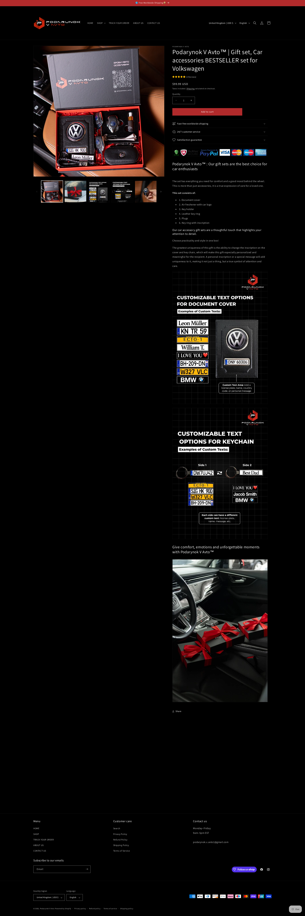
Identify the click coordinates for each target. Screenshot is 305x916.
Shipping (190, 88)
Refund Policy (120, 839)
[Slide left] (36, 191)
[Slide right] (160, 191)
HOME (36, 828)
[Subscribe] (86, 869)
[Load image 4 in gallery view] (122, 191)
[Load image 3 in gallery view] (99, 191)
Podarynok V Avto (47, 909)
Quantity (176, 94)
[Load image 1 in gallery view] (52, 191)
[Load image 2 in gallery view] (75, 191)
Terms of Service (121, 850)
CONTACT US (39, 850)
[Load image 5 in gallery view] (146, 191)
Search (116, 828)
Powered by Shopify (63, 909)
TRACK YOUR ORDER (43, 839)
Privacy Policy (120, 834)
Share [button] (178, 711)
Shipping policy (126, 908)
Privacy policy (80, 908)
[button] (101, 23)
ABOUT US (38, 845)
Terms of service (110, 908)
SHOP (36, 834)
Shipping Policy (121, 845)
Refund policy (94, 908)
